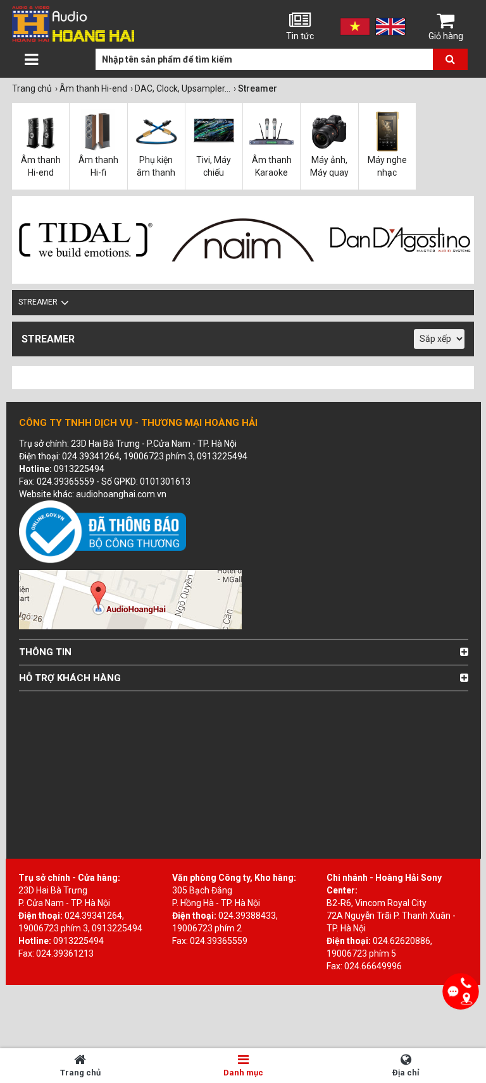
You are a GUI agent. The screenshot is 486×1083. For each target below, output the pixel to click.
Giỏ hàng (445, 36)
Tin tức (300, 36)
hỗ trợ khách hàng (70, 678)
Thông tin (45, 652)
